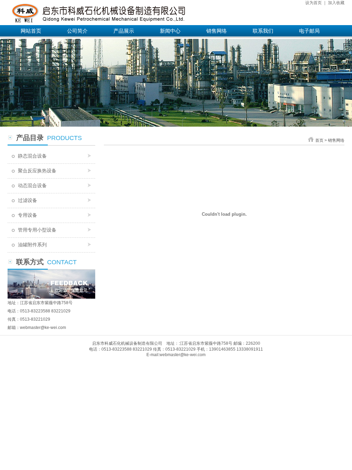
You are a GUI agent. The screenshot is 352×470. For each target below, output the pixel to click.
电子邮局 (309, 31)
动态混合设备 (32, 185)
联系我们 (263, 31)
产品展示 (123, 31)
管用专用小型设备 (37, 230)
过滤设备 (27, 200)
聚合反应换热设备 (37, 170)
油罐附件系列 (32, 244)
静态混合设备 (32, 156)
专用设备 (27, 215)
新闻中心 (170, 31)
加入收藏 (336, 2)
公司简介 (77, 31)
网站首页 (31, 31)
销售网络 (216, 31)
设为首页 (313, 2)
